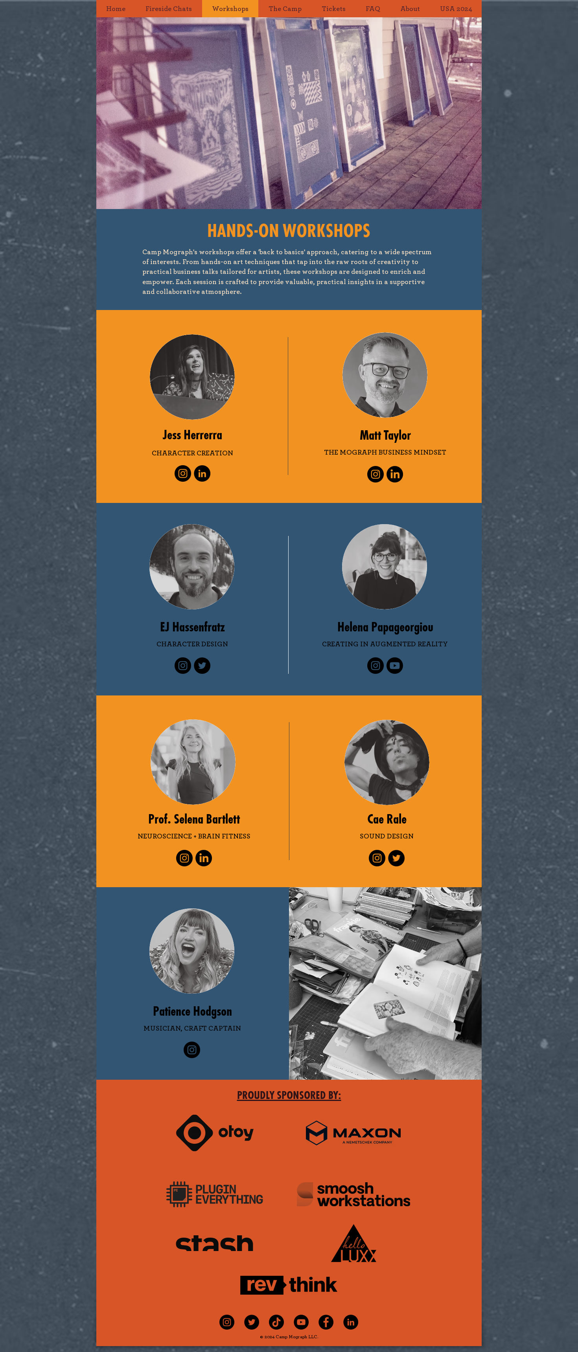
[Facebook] (325, 1322)
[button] (284, 8)
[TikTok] (276, 1322)
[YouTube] (301, 1322)
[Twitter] (202, 665)
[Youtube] (395, 665)
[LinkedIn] (202, 473)
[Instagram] (183, 473)
